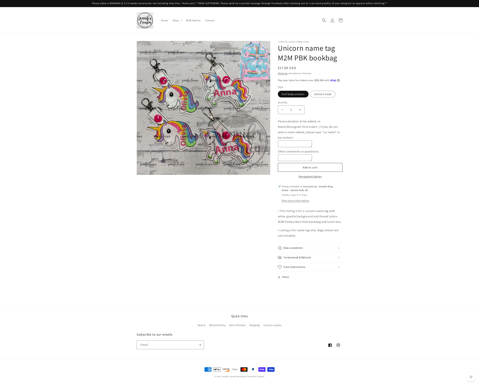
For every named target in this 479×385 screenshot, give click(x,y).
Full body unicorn (293, 94)
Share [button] (285, 277)
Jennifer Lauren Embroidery (234, 376)
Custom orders (272, 325)
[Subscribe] (200, 344)
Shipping (282, 73)
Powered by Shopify (256, 376)
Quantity (282, 102)
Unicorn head (322, 94)
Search (202, 325)
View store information (295, 200)
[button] (177, 20)
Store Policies (237, 325)
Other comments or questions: (298, 151)
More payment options (310, 176)
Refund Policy (217, 325)
